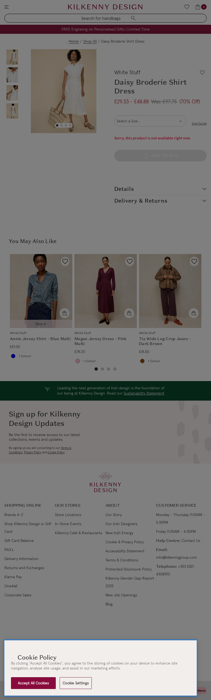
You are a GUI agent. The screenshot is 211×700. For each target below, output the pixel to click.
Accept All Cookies (33, 682)
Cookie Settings (76, 682)
